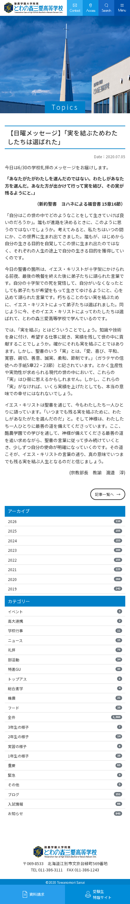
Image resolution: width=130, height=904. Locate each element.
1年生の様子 (64, 755)
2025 (64, 530)
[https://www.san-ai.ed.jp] (33, 8)
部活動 (64, 659)
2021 (64, 569)
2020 (64, 579)
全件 (64, 717)
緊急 (64, 775)
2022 (64, 560)
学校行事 (64, 630)
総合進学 (64, 688)
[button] (106, 8)
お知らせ (64, 813)
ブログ (64, 794)
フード (64, 707)
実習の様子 (64, 746)
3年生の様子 (64, 727)
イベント (64, 611)
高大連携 (64, 621)
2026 (64, 521)
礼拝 (64, 649)
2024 (64, 540)
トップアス (64, 679)
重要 (64, 765)
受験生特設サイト (102, 894)
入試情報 (64, 804)
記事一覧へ (104, 494)
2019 (64, 588)
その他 (64, 784)
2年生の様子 (64, 736)
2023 (64, 550)
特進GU (64, 669)
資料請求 (36, 894)
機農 (64, 698)
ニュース (64, 640)
